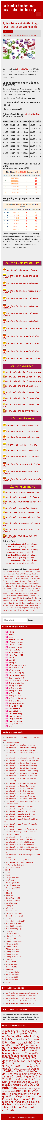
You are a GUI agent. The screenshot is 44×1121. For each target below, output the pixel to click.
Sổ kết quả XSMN (16, 645)
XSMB (11, 632)
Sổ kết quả (9, 880)
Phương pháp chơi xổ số (14, 865)
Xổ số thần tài (14, 670)
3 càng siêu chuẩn (18, 1036)
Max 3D (12, 657)
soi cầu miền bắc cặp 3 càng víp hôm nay (22, 760)
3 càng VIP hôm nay (23, 574)
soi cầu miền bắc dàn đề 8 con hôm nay (21, 768)
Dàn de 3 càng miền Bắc (23, 1069)
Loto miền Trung (15, 714)
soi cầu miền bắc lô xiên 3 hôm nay (20, 791)
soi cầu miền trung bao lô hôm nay (19, 806)
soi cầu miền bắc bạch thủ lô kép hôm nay (22, 758)
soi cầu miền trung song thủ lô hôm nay (21, 829)
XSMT (11, 637)
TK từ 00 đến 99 (15, 706)
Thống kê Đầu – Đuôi (17, 698)
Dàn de (17, 591)
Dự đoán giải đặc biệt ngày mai (14, 601)
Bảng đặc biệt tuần (14, 586)
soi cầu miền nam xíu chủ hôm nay (19, 862)
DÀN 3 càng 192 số (29, 1064)
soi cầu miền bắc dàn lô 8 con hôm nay (21, 783)
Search (30, 620)
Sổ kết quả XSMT (16, 647)
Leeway (32, 1118)
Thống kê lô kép (15, 691)
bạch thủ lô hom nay (21, 579)
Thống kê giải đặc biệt (24, 1104)
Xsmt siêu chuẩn (11, 804)
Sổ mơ (11, 726)
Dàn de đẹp (11, 596)
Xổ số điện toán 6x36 (17, 665)
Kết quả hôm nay (16, 640)
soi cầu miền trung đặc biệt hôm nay (20, 811)
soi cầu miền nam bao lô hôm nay (19, 837)
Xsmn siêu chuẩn (12, 834)
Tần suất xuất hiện (16, 703)
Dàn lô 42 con (22, 598)
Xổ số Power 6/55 (16, 655)
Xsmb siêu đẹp (11, 781)
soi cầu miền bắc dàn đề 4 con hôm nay (21, 763)
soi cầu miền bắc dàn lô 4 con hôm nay (21, 776)
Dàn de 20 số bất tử (21, 1071)
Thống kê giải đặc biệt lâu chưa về (22, 610)
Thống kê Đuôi (15, 696)
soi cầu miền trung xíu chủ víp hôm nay (21, 832)
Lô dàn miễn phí (35, 603)
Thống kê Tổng (15, 701)
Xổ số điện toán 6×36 (14, 916)
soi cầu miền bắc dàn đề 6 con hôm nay (21, 765)
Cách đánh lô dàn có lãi (11, 588)
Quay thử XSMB (15, 716)
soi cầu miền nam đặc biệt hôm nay (20, 842)
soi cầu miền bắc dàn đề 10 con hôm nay (22, 771)
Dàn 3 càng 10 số (27, 588)
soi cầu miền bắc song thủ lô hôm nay (21, 799)
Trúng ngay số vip (12, 867)
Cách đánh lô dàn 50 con (31, 586)
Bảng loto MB (11, 967)
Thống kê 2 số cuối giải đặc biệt (17, 608)
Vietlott (8, 890)
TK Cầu (8, 918)
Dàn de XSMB (35, 596)
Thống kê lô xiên (15, 688)
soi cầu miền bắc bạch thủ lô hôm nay (21, 750)
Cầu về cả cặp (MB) (16, 678)
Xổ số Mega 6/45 (16, 652)
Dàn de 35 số (13, 593)
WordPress (22, 1118)
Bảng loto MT (11, 962)
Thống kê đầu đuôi (16, 683)
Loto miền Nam (15, 711)
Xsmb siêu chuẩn (12, 742)
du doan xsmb (19, 1064)
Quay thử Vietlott (16, 724)
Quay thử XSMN (15, 719)
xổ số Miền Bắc (32, 114)
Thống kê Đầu (14, 693)
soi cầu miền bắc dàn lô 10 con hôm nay (22, 773)
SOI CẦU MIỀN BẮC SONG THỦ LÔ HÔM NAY (21, 299)
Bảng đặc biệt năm (17, 584)
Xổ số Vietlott (11, 903)
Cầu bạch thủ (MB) (16, 673)
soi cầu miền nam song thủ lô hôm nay (21, 860)
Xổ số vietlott (14, 650)
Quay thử (9, 969)
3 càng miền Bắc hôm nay (30, 571)
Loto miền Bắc (14, 708)
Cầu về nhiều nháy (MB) (18, 680)
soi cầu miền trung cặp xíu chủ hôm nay (21, 809)
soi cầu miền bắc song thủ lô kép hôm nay (22, 801)
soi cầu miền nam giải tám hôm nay (20, 844)
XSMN (11, 635)
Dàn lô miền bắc (34, 598)
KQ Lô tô (8, 959)
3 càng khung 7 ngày (15, 1030)
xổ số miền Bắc (22, 69)
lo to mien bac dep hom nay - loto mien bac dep (20, 35)
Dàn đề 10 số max (9, 598)
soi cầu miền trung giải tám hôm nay (20, 814)
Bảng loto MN (11, 964)
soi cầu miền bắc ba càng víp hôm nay (21, 745)
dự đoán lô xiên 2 (9, 1091)
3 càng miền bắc (13, 571)
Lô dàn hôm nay (13, 603)
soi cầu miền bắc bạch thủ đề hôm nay (21, 748)
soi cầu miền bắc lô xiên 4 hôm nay (20, 793)
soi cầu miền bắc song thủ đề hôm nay (21, 796)
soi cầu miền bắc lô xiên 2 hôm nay (20, 788)
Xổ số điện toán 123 (17, 668)
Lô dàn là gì (23, 603)
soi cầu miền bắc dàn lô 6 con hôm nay (21, 778)
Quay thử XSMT (15, 721)
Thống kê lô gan (15, 685)
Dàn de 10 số (26, 591)
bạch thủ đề (21, 576)
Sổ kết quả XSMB (16, 642)
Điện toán (9, 908)
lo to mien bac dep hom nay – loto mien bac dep (19, 7)
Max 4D (12, 660)
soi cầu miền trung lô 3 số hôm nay (20, 816)
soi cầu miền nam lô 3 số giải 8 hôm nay (22, 847)
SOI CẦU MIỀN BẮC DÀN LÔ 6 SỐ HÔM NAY (23, 377)
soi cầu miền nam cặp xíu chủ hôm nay (21, 839)
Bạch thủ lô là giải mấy (13, 581)
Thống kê (13, 663)
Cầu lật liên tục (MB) (17, 675)
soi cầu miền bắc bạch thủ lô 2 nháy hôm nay (23, 1001)
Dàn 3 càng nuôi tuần (20, 1067)
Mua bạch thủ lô (9, 605)
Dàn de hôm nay (23, 596)
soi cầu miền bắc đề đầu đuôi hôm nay (21, 786)
